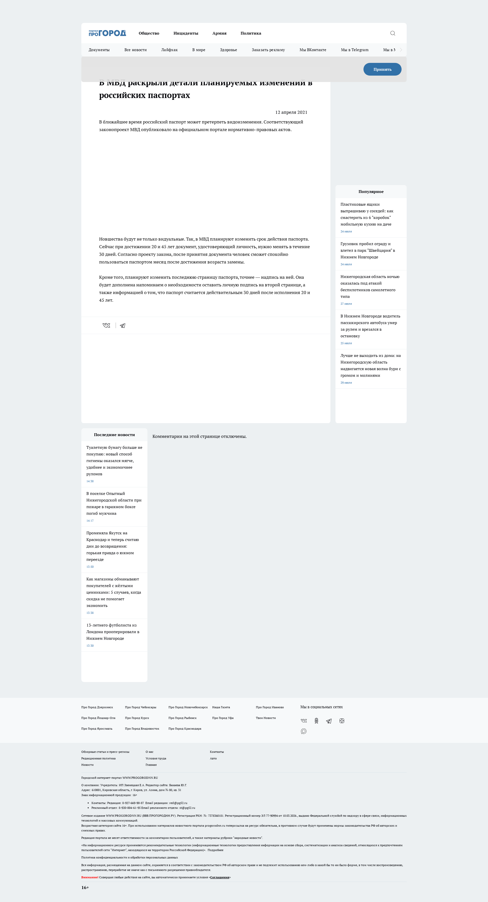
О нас (150, 752)
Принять (383, 69)
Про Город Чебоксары (140, 707)
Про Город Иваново (270, 707)
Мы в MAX (392, 49)
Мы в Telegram (355, 49)
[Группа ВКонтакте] (303, 721)
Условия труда (156, 758)
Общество (149, 33)
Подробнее (215, 850)
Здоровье (228, 49)
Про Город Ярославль (96, 728)
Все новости (136, 49)
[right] (401, 50)
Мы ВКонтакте (313, 49)
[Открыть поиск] (393, 33)
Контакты (217, 752)
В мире (198, 49)
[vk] (106, 325)
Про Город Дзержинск (97, 707)
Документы (99, 49)
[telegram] (124, 325)
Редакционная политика (98, 758)
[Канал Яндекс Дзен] (342, 721)
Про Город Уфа (223, 718)
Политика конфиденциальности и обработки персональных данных (129, 857)
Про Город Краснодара (185, 728)
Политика (251, 33)
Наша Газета (221, 707)
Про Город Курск (137, 718)
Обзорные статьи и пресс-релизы (105, 752)
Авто (213, 758)
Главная (151, 765)
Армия (219, 33)
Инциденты (186, 33)
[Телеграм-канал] (329, 721)
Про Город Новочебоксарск (188, 707)
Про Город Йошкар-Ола (98, 718)
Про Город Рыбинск (182, 718)
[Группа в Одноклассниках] (316, 721)
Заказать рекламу (268, 49)
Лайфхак (169, 49)
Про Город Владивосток (142, 728)
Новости (87, 765)
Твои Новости (266, 718)
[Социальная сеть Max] (303, 731)
